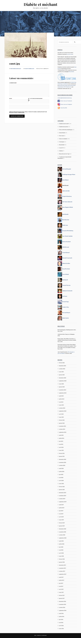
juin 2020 (61, 474)
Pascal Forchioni (66, 268)
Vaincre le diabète (63, 138)
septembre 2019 (62, 501)
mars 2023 (61, 405)
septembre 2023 (62, 392)
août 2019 (61, 504)
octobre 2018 (62, 534)
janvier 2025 (62, 374)
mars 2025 (61, 371)
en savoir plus (70, 54)
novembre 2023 (62, 389)
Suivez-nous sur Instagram (66, 104)
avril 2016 (61, 625)
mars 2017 (61, 592)
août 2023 (61, 395)
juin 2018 (61, 547)
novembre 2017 (62, 568)
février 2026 (62, 362)
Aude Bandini (65, 214)
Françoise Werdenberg (67, 230)
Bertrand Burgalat (16, 68)
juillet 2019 (61, 507)
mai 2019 (61, 513)
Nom (10, 98)
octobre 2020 (62, 465)
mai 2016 (61, 622)
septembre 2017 (62, 574)
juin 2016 (61, 619)
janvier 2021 (62, 456)
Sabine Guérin (65, 318)
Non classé (61, 135)
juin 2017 (61, 583)
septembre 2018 (62, 537)
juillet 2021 (61, 438)
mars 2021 (61, 450)
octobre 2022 (62, 408)
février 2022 (62, 420)
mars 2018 (61, 556)
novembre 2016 (62, 604)
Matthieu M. (65, 279)
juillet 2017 (61, 580)
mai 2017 (61, 586)
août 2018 (61, 541)
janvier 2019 (62, 525)
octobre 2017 (62, 571)
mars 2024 (61, 383)
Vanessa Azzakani (66, 241)
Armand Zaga (65, 301)
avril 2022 (61, 414)
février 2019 (62, 522)
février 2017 (62, 595)
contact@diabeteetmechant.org (65, 97)
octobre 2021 (62, 429)
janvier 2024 (62, 386)
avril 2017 (61, 589)
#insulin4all (71, 71)
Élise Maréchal (65, 219)
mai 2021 (61, 444)
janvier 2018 (62, 562)
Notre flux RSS (63, 107)
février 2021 (62, 453)
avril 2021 (61, 447)
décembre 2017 (62, 565)
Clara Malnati (65, 180)
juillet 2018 (61, 544)
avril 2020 (61, 480)
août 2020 (61, 468)
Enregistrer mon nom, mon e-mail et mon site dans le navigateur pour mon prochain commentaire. (28, 112)
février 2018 (62, 559)
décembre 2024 (62, 377)
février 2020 (62, 486)
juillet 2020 (61, 471)
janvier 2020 (62, 489)
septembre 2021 (62, 432)
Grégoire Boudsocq (67, 196)
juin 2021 (61, 441)
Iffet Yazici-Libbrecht (67, 201)
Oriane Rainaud (65, 252)
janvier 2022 (62, 423)
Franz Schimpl (65, 274)
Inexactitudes (62, 132)
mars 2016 (61, 628)
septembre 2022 (62, 411)
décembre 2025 (62, 365)
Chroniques (61, 141)
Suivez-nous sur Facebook (66, 100)
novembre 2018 (62, 531)
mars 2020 (61, 483)
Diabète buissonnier (63, 126)
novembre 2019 (62, 495)
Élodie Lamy (65, 225)
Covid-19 (61, 147)
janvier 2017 (62, 598)
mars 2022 (61, 417)
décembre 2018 (62, 528)
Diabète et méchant (40, 4)
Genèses (61, 150)
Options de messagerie (36, 98)
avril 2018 (61, 553)
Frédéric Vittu (65, 307)
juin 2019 (61, 510)
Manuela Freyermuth (67, 258)
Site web (29, 99)
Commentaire (13, 82)
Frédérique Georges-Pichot (68, 174)
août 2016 (61, 613)
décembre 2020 (62, 459)
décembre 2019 (62, 492)
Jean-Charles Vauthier (67, 236)
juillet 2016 (61, 616)
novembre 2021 (62, 426)
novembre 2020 (62, 462)
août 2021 (61, 435)
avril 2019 (61, 516)
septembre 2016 (62, 610)
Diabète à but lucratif (64, 123)
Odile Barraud (65, 247)
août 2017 (61, 577)
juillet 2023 (61, 399)
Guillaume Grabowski (67, 290)
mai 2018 (61, 550)
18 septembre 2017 (29, 68)
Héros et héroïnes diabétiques (65, 129)
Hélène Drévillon (66, 263)
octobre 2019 (62, 498)
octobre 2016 (62, 607)
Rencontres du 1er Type (64, 153)
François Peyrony (66, 285)
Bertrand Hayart (66, 312)
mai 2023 (61, 402)
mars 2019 (61, 519)
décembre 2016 (62, 601)
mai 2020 (61, 477)
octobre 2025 (62, 368)
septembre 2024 (62, 380)
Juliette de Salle (66, 190)
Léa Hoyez (64, 296)
